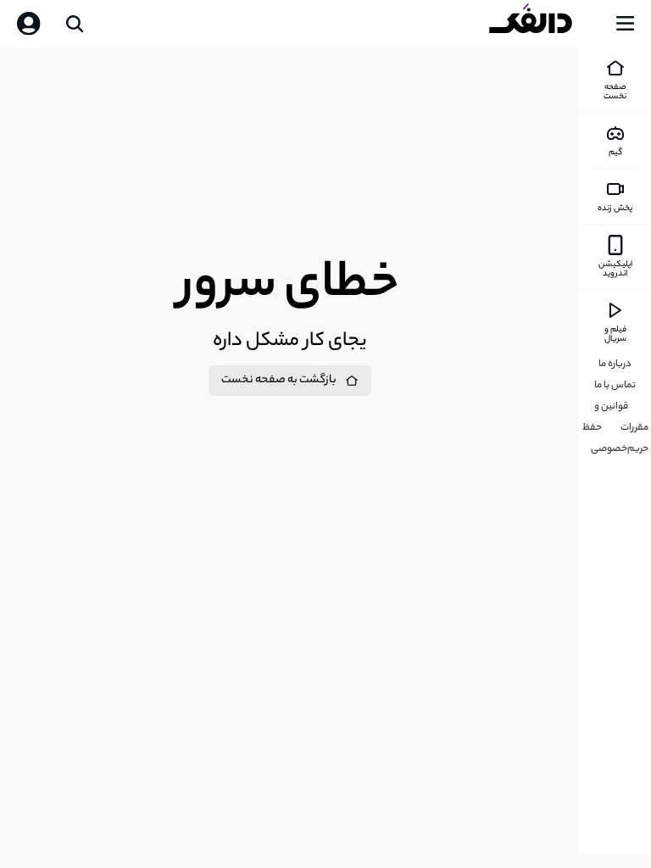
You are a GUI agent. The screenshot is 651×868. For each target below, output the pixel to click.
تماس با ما (615, 385)
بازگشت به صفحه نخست (279, 380)
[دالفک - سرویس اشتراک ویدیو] (544, 23)
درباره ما (615, 364)
